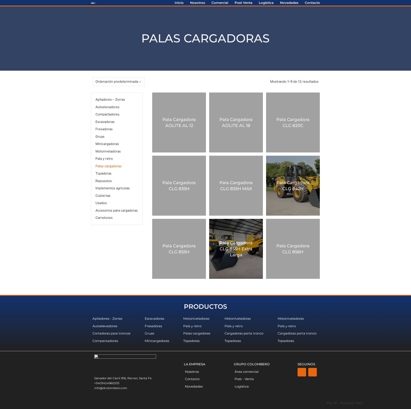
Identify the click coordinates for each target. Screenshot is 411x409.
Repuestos (103, 181)
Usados (101, 203)
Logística (266, 3)
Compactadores (107, 114)
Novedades (289, 3)
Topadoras (103, 173)
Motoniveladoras (108, 151)
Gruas (99, 136)
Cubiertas (102, 196)
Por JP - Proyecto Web (345, 403)
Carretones (104, 218)
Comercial (219, 3)
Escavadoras (105, 122)
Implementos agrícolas (112, 188)
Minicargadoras (107, 144)
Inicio (179, 3)
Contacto (312, 3)
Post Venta (243, 3)
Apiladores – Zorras (110, 99)
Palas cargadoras (108, 166)
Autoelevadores (107, 107)
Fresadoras (104, 129)
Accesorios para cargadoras (116, 210)
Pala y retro (104, 159)
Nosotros (197, 3)
